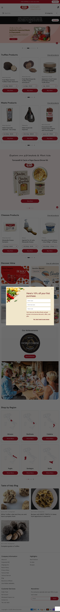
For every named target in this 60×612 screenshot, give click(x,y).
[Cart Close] (52, 289)
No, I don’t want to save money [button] (41, 319)
